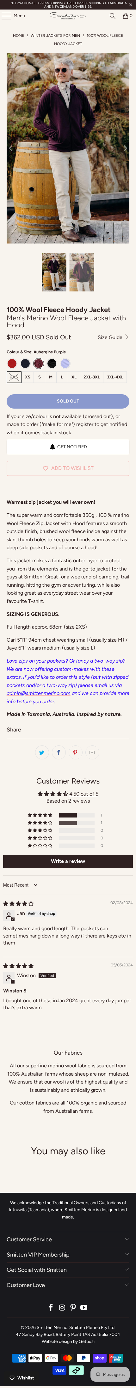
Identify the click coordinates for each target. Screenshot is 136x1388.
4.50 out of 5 (83, 794)
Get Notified (72, 447)
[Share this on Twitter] (42, 752)
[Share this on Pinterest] (76, 752)
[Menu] (3, 16)
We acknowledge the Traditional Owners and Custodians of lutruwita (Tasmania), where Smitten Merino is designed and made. (68, 1210)
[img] (18, 904)
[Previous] (11, 148)
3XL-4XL (115, 377)
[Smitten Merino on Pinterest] (73, 1308)
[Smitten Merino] (68, 16)
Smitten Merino (52, 1327)
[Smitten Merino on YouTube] (84, 1308)
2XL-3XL (91, 377)
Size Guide (111, 337)
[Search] (113, 16)
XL (74, 377)
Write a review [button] (68, 861)
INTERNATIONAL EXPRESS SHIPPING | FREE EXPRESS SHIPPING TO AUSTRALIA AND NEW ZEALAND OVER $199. (68, 5)
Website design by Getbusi (68, 1341)
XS (27, 377)
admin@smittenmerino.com (39, 693)
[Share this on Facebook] (59, 752)
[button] (40, 815)
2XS (14, 377)
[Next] (125, 148)
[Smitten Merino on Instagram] (62, 1308)
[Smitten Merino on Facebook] (51, 1308)
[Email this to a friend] (92, 752)
